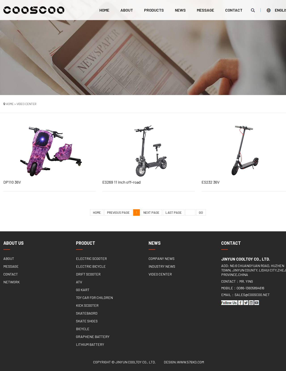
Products (154, 10)
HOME (97, 212)
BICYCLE (82, 329)
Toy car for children (94, 297)
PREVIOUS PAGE (118, 212)
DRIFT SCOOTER (88, 274)
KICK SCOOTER (87, 305)
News (180, 10)
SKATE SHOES (87, 321)
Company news (162, 258)
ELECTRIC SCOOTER (91, 258)
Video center (160, 274)
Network (11, 282)
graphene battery (92, 336)
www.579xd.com (190, 362)
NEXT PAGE (151, 212)
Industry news (162, 266)
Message (205, 10)
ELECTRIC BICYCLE (91, 266)
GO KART (82, 290)
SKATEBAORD (86, 313)
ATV (79, 282)
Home (104, 10)
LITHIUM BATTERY (90, 344)
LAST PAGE (174, 212)
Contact (233, 10)
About (126, 10)
